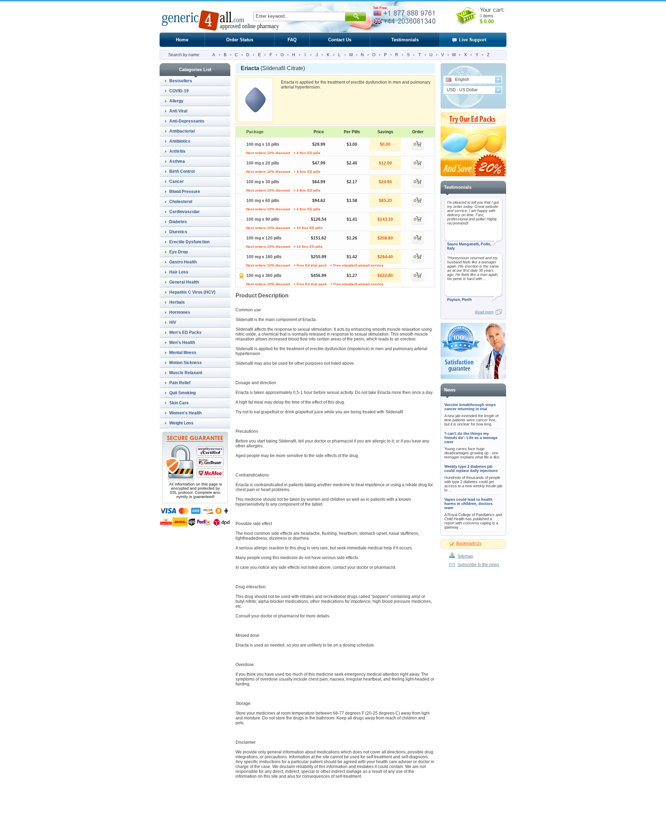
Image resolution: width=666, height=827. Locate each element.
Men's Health (182, 342)
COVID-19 (179, 90)
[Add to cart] (418, 148)
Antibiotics (179, 141)
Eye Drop (178, 252)
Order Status (239, 39)
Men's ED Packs (185, 332)
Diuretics (178, 231)
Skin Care (179, 402)
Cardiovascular (184, 211)
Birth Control (182, 171)
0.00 (488, 21)
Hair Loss (178, 272)
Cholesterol (180, 201)
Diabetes (178, 221)
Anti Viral (178, 111)
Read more (484, 312)
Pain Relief (179, 382)
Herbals (177, 302)
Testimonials (405, 39)
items (488, 16)
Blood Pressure (184, 191)
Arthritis (177, 151)
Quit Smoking (182, 392)
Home (182, 39)
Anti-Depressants (186, 121)
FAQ (292, 39)
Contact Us (339, 39)
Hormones (179, 312)
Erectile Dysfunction (189, 241)
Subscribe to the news (478, 564)
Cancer (176, 181)
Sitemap (465, 556)
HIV (172, 322)
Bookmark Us (468, 543)
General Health (184, 282)
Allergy (176, 101)
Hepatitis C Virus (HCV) (192, 292)
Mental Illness (182, 352)
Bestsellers (180, 80)
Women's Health (185, 413)
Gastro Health (183, 262)
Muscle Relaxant (185, 372)
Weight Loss (181, 423)
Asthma (177, 161)
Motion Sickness (185, 362)
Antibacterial (182, 131)
